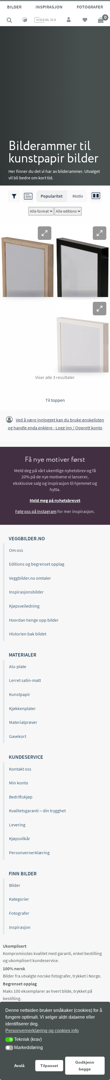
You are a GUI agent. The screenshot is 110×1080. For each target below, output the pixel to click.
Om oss (16, 550)
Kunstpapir (19, 694)
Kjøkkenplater (22, 708)
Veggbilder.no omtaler (30, 578)
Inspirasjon (49, 7)
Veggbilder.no (27, 538)
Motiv (77, 196)
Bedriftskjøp (20, 797)
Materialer (22, 654)
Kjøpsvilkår (19, 838)
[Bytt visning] (96, 196)
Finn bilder (23, 873)
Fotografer (90, 7)
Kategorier (19, 899)
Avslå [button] (19, 1065)
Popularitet (52, 196)
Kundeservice (26, 757)
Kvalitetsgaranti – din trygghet (37, 810)
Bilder (14, 7)
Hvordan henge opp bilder (34, 620)
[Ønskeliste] (85, 20)
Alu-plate (17, 666)
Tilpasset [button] (49, 1065)
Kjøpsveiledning (24, 606)
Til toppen (55, 400)
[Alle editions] (68, 211)
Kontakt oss (20, 769)
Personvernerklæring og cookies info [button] (42, 1030)
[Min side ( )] (69, 20)
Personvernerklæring (29, 852)
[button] (44, 233)
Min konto (18, 783)
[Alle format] (41, 211)
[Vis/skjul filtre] (14, 196)
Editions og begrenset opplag (36, 564)
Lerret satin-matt (25, 680)
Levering (17, 824)
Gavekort (17, 736)
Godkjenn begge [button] (84, 1065)
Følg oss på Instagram (35, 511)
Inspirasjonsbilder (26, 592)
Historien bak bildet (27, 634)
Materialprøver (23, 722)
